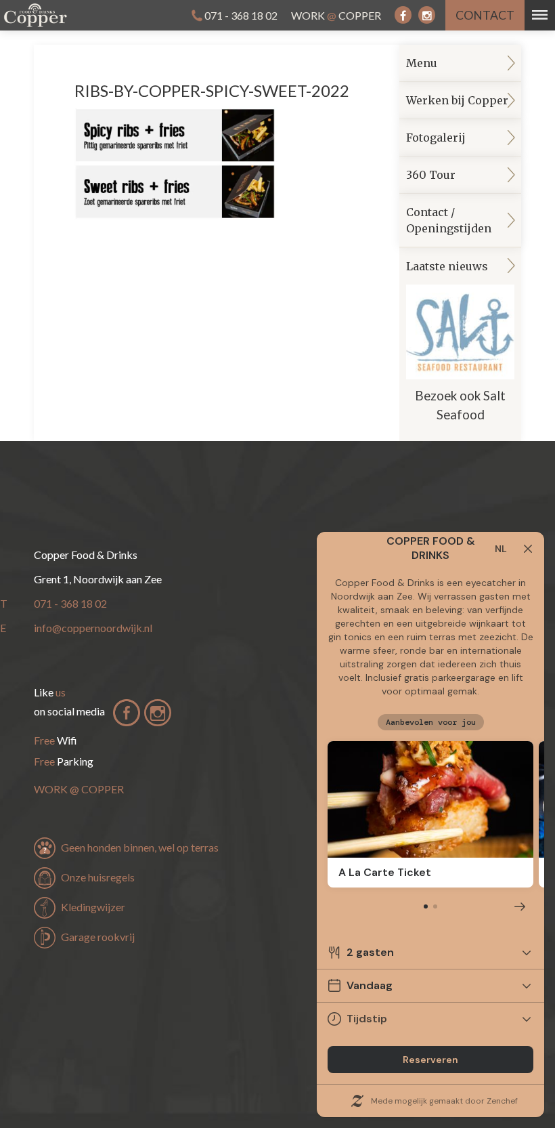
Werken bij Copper (457, 100)
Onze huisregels (98, 877)
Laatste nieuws (456, 340)
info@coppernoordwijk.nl (93, 627)
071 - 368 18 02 (241, 15)
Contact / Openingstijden (448, 220)
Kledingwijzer (93, 906)
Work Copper (336, 15)
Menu (421, 63)
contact (485, 15)
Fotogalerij (436, 137)
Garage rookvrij (98, 936)
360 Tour (431, 175)
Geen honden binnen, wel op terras (140, 847)
